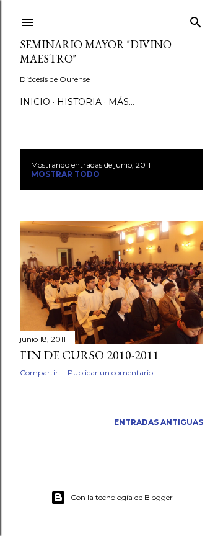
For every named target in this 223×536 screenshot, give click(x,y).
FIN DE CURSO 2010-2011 (89, 355)
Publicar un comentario (110, 372)
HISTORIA (79, 101)
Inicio (35, 101)
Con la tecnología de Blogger (122, 497)
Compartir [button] (39, 372)
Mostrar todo (65, 174)
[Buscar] (195, 19)
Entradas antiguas (158, 422)
